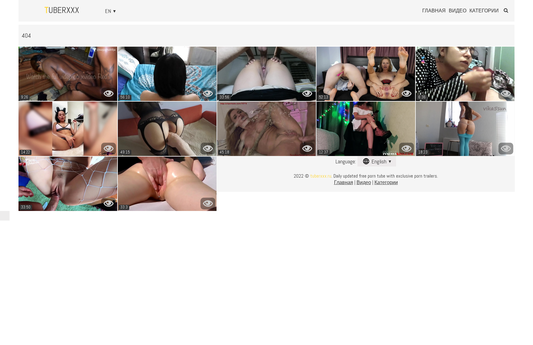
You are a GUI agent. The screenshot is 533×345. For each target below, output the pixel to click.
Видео (457, 11)
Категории (484, 11)
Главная (434, 11)
